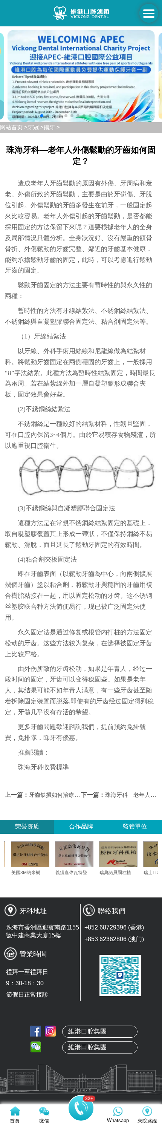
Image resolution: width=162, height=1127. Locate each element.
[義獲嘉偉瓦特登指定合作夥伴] (84, 854)
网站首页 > (14, 127)
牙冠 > (36, 127)
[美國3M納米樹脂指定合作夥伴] (40, 854)
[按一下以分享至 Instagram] (50, 1031)
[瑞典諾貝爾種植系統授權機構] (128, 854)
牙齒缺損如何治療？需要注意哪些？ (74, 795)
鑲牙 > (52, 127)
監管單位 (135, 826)
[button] (41, 115)
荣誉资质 (27, 826)
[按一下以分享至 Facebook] (35, 1031)
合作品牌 (81, 826)
